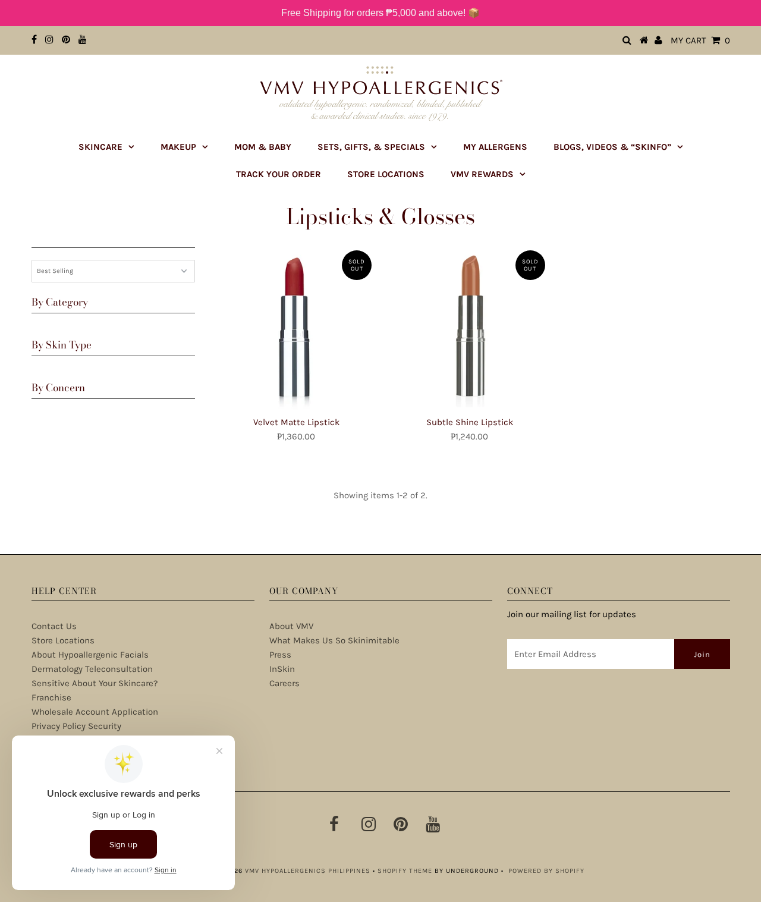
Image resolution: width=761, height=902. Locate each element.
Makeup (178, 147)
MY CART (700, 40)
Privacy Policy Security (76, 726)
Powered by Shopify (546, 871)
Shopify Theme (405, 871)
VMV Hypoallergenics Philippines (307, 871)
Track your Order (278, 174)
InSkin (282, 669)
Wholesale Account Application (95, 711)
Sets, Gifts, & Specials (371, 147)
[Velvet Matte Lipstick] (296, 327)
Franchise (51, 697)
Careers (284, 683)
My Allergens (495, 147)
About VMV (291, 626)
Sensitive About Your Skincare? (95, 683)
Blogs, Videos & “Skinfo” (612, 147)
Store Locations (385, 174)
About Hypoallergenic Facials (90, 654)
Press (280, 654)
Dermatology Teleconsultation (92, 669)
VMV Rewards (482, 174)
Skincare (100, 147)
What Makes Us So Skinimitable (334, 640)
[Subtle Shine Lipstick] (469, 325)
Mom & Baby (262, 147)
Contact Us (54, 626)
